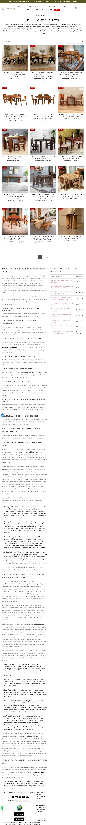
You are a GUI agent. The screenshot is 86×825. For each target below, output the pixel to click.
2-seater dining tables (20, 554)
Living (29, 6)
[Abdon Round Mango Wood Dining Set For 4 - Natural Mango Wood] (69, 201)
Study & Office (60, 6)
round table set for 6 (36, 772)
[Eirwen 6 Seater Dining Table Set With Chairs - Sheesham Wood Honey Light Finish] (40, 121)
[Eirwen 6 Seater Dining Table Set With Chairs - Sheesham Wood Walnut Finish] (45, 121)
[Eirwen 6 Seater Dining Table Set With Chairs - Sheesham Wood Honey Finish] (43, 121)
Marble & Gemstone (35, 10)
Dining (37, 6)
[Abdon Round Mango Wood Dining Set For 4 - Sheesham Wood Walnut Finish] (73, 201)
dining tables (40, 547)
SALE (57, 10)
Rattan (49, 10)
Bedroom (47, 6)
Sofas (21, 6)
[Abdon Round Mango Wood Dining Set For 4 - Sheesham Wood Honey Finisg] (71, 201)
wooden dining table (9, 347)
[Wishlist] (76, 8)
